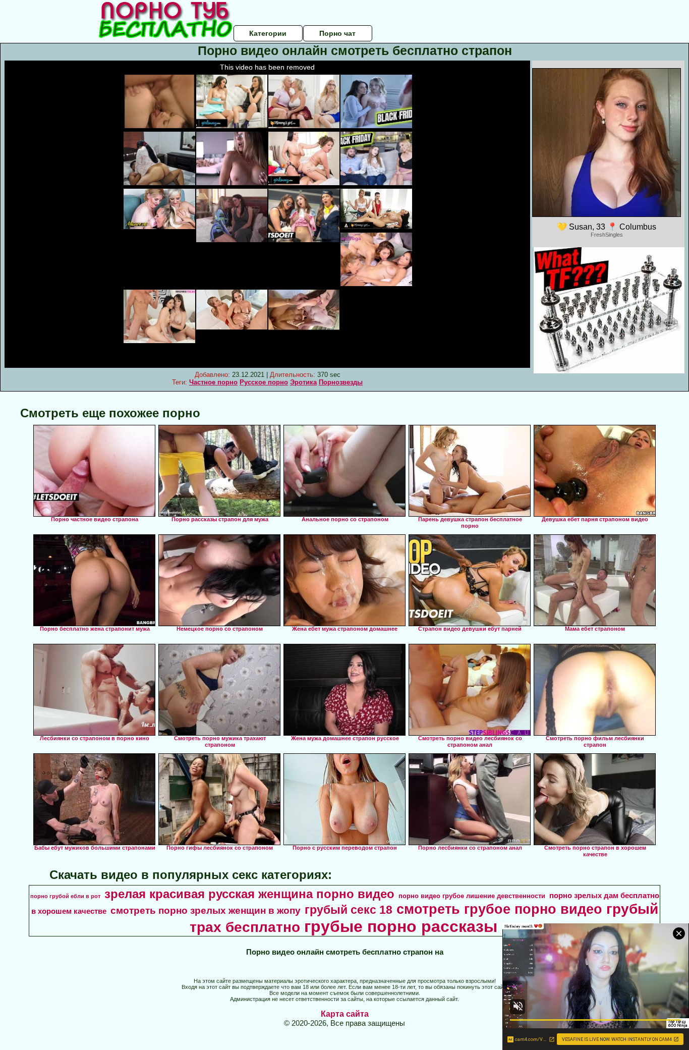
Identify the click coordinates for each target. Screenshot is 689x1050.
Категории (267, 33)
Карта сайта (345, 1014)
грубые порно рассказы (400, 926)
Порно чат (337, 33)
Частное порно (213, 382)
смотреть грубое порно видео (499, 909)
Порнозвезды (341, 382)
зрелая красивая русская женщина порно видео (249, 894)
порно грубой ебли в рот (65, 896)
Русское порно (264, 382)
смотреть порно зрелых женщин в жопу (205, 910)
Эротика (303, 382)
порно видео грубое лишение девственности (471, 896)
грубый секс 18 (348, 909)
